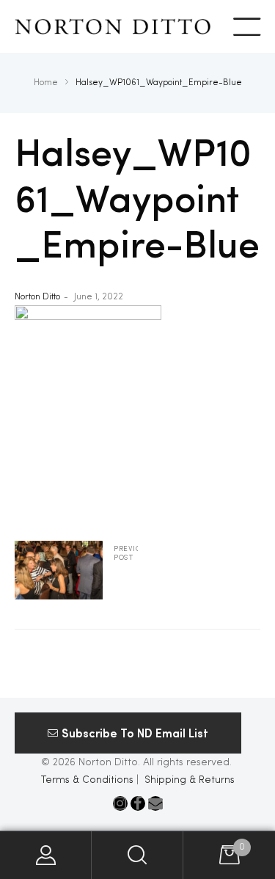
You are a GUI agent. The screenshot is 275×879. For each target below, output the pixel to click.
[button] (128, 733)
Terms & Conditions (87, 780)
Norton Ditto (37, 297)
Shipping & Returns (189, 780)
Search (137, 855)
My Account (46, 855)
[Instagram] (120, 803)
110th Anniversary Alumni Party (76, 570)
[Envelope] (155, 803)
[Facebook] (138, 803)
